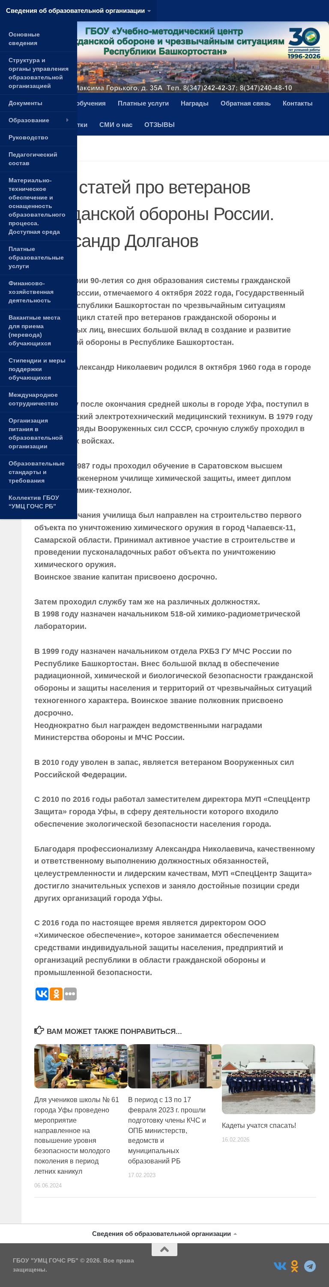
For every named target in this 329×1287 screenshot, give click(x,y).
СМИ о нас (115, 124)
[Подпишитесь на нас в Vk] (279, 1266)
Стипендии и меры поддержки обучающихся (37, 369)
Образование (29, 120)
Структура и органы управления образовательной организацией (39, 73)
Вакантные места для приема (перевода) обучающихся (34, 330)
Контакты (298, 103)
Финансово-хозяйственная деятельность (31, 292)
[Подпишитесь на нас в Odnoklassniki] (295, 1266)
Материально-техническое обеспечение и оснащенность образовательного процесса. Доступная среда (37, 206)
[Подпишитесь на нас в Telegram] (310, 1266)
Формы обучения (78, 103)
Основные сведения (24, 38)
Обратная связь (246, 103)
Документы (25, 103)
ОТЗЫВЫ (159, 124)
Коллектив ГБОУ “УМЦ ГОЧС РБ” (34, 502)
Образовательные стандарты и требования (37, 472)
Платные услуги (143, 103)
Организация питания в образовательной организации (36, 433)
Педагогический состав (33, 158)
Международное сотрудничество (33, 399)
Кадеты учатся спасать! (259, 1125)
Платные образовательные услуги (36, 257)
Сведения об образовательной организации (75, 10)
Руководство (28, 137)
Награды (195, 103)
